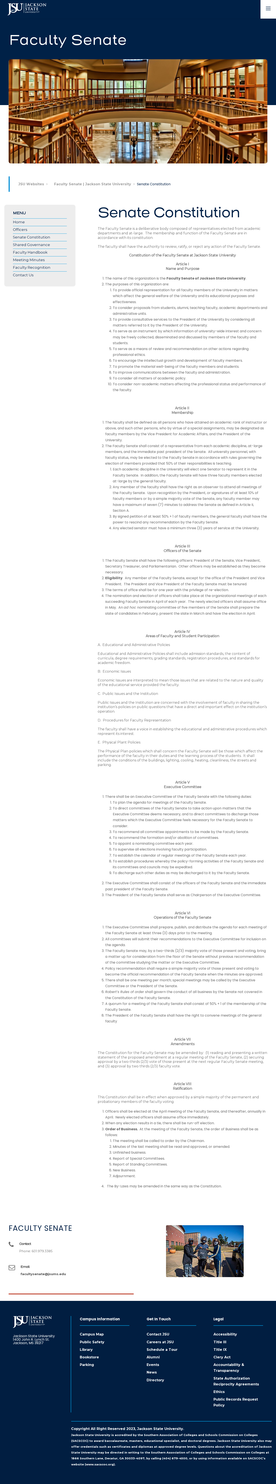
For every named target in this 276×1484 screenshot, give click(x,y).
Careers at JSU (160, 1342)
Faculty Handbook (30, 252)
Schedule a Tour (162, 1350)
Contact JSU (158, 1334)
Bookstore (89, 1357)
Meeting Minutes (29, 260)
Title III (219, 1342)
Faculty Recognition (31, 267)
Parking (87, 1365)
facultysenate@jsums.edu (43, 1274)
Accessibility (225, 1334)
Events (153, 1365)
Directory (155, 1380)
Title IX (220, 1350)
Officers (20, 229)
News (152, 1372)
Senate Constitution (31, 237)
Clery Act (222, 1357)
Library (86, 1350)
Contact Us (23, 275)
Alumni (153, 1357)
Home (19, 222)
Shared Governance (31, 245)
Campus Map (92, 1334)
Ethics (219, 1392)
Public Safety (92, 1342)
